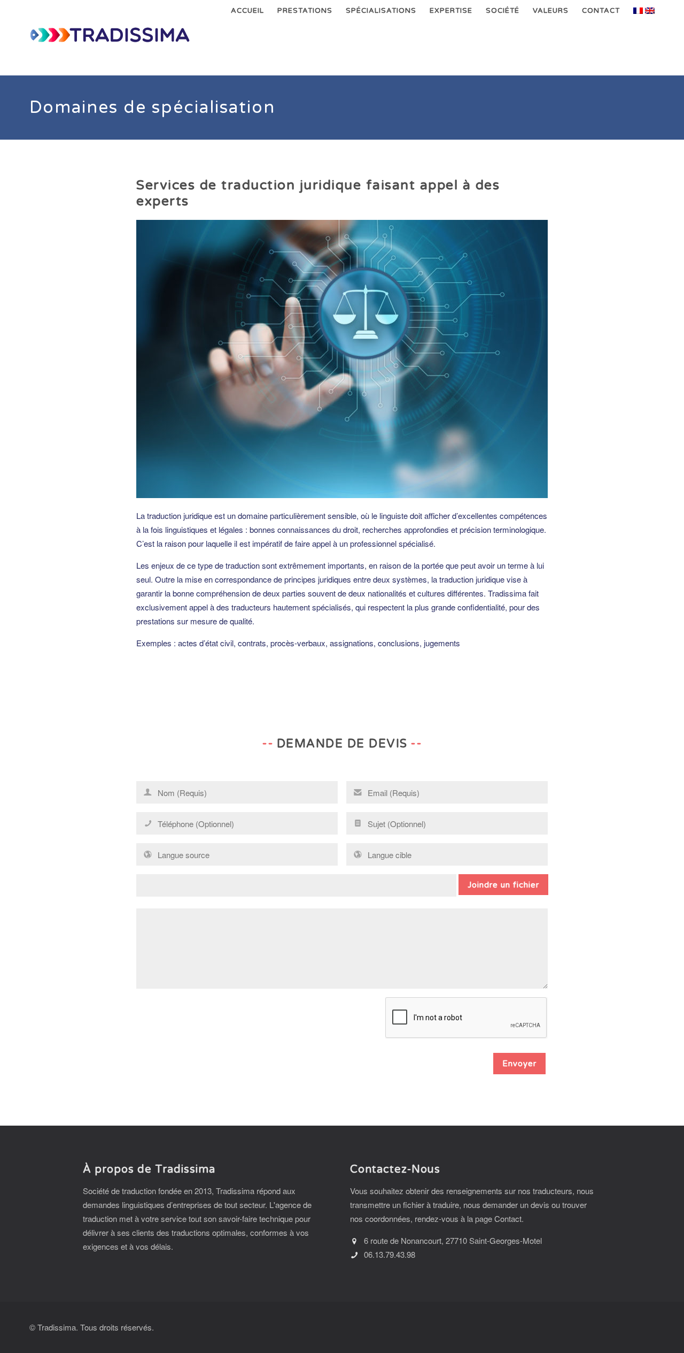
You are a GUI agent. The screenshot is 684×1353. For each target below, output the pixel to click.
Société (502, 10)
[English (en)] (650, 9)
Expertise (451, 10)
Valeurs (551, 10)
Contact (601, 10)
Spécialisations (381, 10)
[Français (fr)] (638, 9)
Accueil (247, 10)
